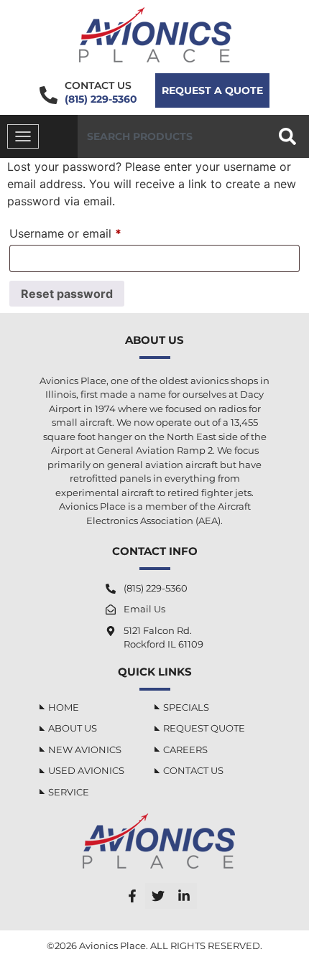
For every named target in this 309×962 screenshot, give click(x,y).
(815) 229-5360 (101, 99)
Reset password (67, 293)
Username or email (89, 231)
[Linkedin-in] (184, 896)
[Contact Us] (48, 95)
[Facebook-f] (132, 896)
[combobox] (172, 136)
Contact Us (98, 85)
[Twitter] (158, 896)
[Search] (290, 136)
